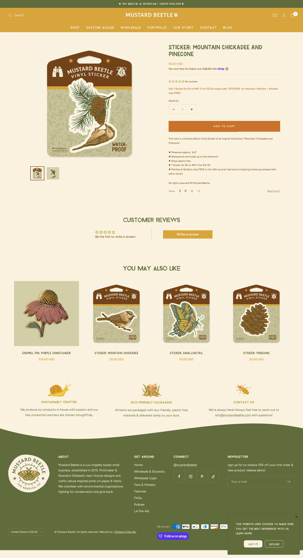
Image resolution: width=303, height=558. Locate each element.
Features (140, 491)
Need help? (273, 191)
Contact (208, 27)
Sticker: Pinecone (256, 353)
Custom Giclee (100, 27)
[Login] (284, 15)
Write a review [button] (188, 234)
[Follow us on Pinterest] (202, 476)
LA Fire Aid (141, 511)
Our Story (184, 27)
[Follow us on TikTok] (213, 476)
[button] (177, 81)
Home (138, 465)
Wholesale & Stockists (149, 471)
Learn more (244, 532)
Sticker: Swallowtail (186, 353)
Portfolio (157, 27)
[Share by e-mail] (198, 191)
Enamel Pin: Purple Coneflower (46, 353)
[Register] (289, 481)
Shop (75, 27)
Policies (139, 504)
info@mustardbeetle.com (233, 415)
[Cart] (293, 15)
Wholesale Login (145, 478)
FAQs (138, 498)
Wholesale (131, 27)
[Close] (297, 517)
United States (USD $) (24, 531)
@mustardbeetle (185, 465)
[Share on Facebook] (180, 191)
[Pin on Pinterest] (185, 191)
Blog (228, 27)
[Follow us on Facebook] (179, 476)
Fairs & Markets (144, 485)
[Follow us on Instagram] (190, 476)
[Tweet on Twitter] (192, 191)
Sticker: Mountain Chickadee (116, 353)
